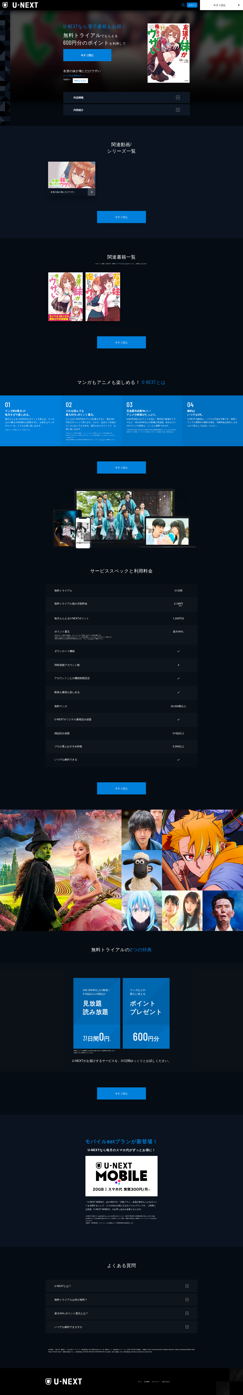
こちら (103, 439)
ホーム (140, 1381)
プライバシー (155, 1381)
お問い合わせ (166, 1381)
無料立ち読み (80, 80)
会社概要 (146, 1381)
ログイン (192, 5)
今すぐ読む (219, 5)
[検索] (183, 5)
